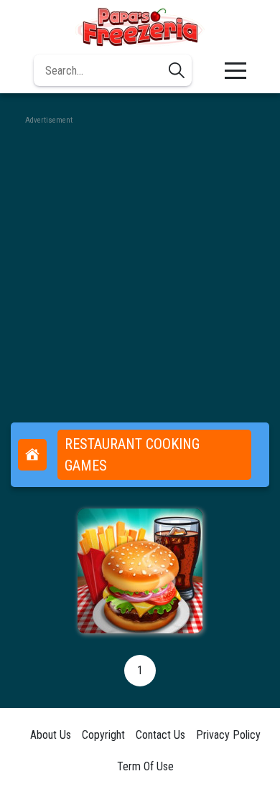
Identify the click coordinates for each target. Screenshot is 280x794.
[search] (177, 70)
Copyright (103, 735)
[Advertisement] (140, 267)
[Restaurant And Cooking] (140, 571)
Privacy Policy (228, 735)
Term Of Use (145, 766)
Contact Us (160, 735)
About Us (50, 735)
